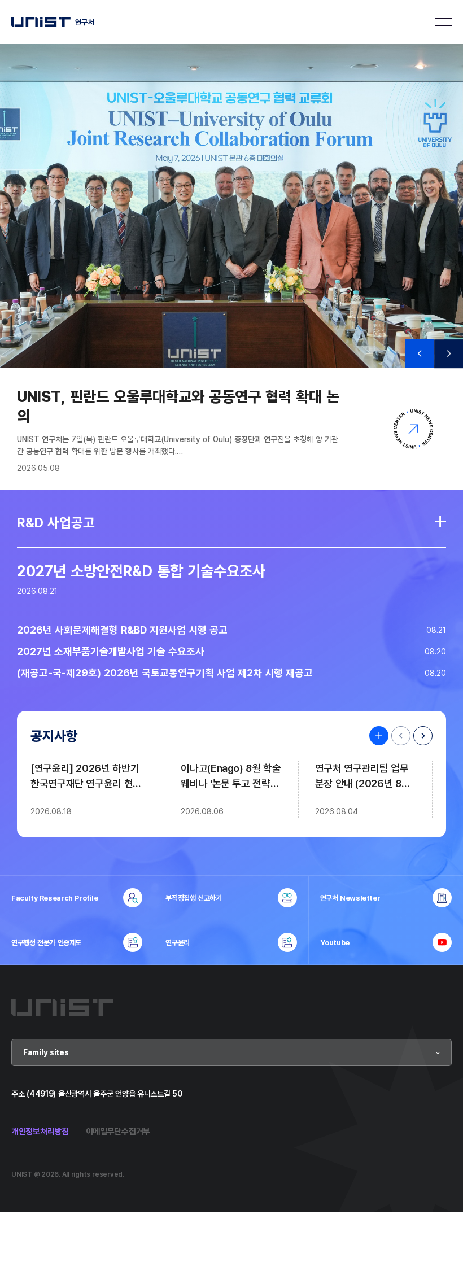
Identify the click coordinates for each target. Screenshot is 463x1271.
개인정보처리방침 (40, 1131)
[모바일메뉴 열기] (443, 22)
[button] (419, 353)
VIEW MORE (376, 735)
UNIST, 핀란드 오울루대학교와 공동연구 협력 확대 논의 (178, 406)
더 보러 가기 (440, 521)
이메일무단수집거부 (118, 1131)
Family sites (46, 1052)
